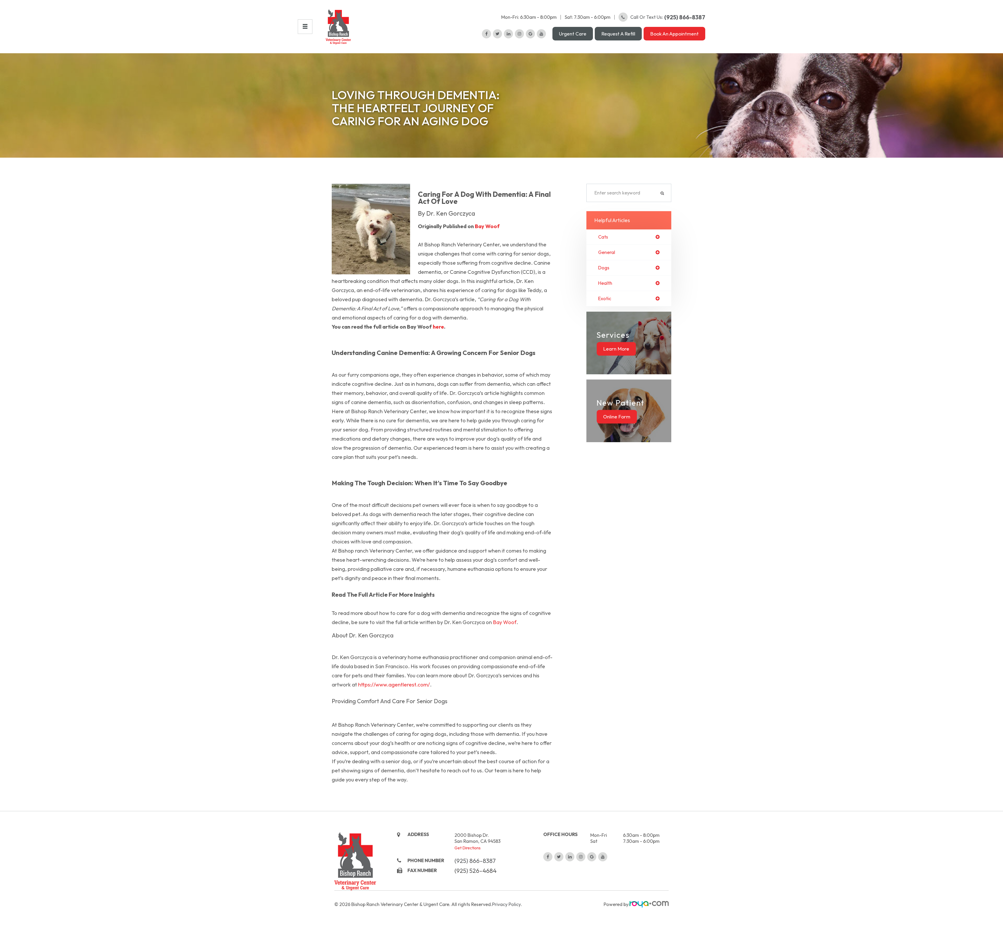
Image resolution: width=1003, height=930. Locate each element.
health (605, 283)
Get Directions (467, 848)
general (606, 252)
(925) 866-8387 (475, 860)
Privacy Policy (506, 904)
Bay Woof (487, 226)
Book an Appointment (674, 34)
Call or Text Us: (667, 17)
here (438, 326)
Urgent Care (572, 34)
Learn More (616, 349)
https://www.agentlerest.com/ (394, 684)
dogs (603, 267)
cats (603, 237)
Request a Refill (618, 34)
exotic (604, 298)
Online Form (616, 416)
